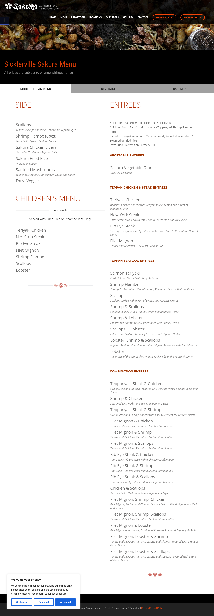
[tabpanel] (107, 343)
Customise (22, 602)
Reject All (44, 602)
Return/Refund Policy (152, 608)
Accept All (65, 602)
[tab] (35, 88)
